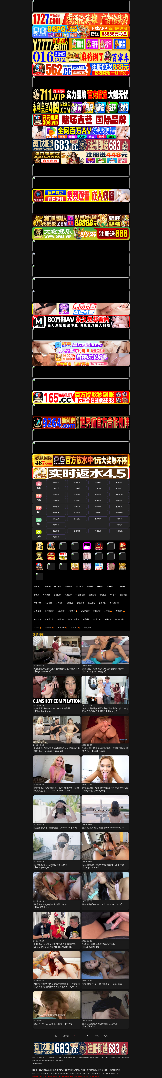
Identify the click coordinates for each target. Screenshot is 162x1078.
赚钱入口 (87, 627)
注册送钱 (100, 586)
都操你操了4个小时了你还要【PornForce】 (103, 983)
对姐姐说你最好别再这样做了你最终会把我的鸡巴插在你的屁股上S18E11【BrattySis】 (105, 710)
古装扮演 (56, 506)
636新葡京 (85, 611)
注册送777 (111, 586)
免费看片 (86, 619)
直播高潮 (92, 594)
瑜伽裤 (98, 512)
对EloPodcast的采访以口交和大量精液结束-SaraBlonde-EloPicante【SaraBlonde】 (55, 945)
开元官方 (37, 619)
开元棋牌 (58, 586)
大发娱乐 (37, 611)
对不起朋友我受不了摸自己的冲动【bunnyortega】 (98, 945)
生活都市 (56, 531)
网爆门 (119, 519)
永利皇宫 (61, 611)
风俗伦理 (119, 531)
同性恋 (119, 524)
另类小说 (56, 537)
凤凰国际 (68, 594)
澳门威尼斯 (119, 619)
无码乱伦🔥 (120, 611)
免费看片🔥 (73, 611)
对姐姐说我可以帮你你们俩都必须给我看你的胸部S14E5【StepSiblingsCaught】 (57, 749)
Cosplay (98, 488)
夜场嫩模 (91, 603)
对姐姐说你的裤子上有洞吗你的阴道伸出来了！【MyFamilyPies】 (57, 670)
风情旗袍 (56, 512)
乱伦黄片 (59, 603)
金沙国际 (61, 619)
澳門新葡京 (49, 611)
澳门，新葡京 (73, 619)
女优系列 (77, 506)
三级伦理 (56, 488)
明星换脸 (77, 512)
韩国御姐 (77, 494)
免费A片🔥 (49, 627)
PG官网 (48, 586)
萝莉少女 (119, 482)
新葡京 (36, 594)
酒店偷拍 (123, 594)
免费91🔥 (38, 627)
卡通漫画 (56, 519)
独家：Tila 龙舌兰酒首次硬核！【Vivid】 (53, 1023)
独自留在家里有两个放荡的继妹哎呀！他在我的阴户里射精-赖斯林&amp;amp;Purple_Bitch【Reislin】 (57, 986)
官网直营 (68, 586)
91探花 (77, 500)
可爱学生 (98, 506)
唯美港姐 (98, 494)
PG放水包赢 (80, 594)
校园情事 (77, 531)
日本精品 (77, 488)
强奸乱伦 (77, 482)
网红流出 (98, 500)
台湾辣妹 (56, 494)
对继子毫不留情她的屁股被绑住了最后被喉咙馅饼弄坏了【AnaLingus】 (105, 749)
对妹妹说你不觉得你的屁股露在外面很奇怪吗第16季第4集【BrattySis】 (105, 789)
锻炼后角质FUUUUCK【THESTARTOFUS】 (102, 904)
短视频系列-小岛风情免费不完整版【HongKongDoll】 (50, 866)
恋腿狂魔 (119, 506)
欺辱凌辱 (56, 500)
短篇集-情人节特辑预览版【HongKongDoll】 (56, 827)
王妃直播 (48, 603)
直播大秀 (108, 619)
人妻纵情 (98, 531)
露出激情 (77, 519)
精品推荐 (56, 482)
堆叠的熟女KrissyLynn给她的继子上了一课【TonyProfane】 (103, 866)
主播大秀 (37, 603)
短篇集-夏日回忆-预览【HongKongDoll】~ (103, 827)
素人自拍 (119, 488)
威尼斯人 (37, 586)
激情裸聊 (97, 611)
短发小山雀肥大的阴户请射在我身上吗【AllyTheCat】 (100, 1025)
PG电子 (90, 586)
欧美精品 (98, 482)
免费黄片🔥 (75, 627)
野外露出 (119, 500)
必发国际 (102, 603)
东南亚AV (119, 494)
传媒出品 (56, 524)
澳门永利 (79, 586)
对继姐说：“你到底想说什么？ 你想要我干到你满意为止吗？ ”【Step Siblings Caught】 (56, 789)
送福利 (122, 586)
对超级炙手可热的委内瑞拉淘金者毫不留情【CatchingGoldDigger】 (103, 670)
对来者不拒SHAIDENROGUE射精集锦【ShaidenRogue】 (52, 710)
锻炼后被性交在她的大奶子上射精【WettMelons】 (50, 906)
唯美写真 (98, 519)
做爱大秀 (97, 619)
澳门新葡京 (114, 603)
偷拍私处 (70, 603)
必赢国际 (57, 594)
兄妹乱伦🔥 (62, 627)
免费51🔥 (108, 611)
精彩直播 (103, 594)
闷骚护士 (119, 512)
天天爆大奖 (49, 619)
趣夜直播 (80, 603)
